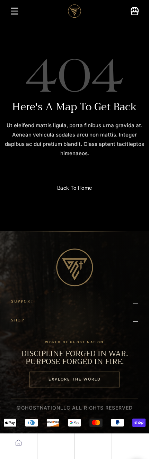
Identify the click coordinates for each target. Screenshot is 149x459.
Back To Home (74, 188)
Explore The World (75, 379)
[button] (14, 11)
